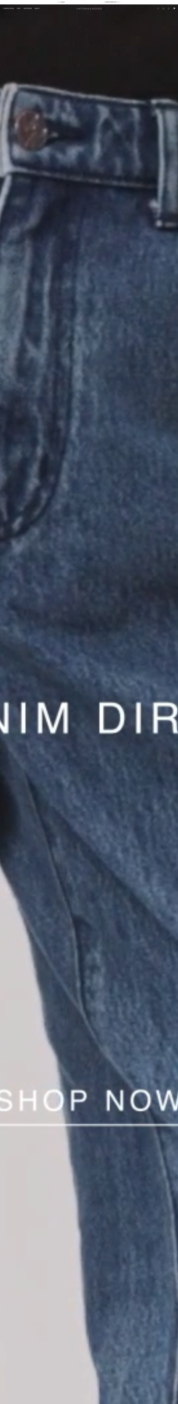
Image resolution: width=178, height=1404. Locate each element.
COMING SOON (8, 8)
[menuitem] (9, 8)
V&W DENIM (27, 8)
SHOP (19, 8)
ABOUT (37, 8)
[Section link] (89, 704)
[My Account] (163, 8)
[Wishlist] (168, 8)
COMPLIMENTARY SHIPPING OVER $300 (57, 2)
